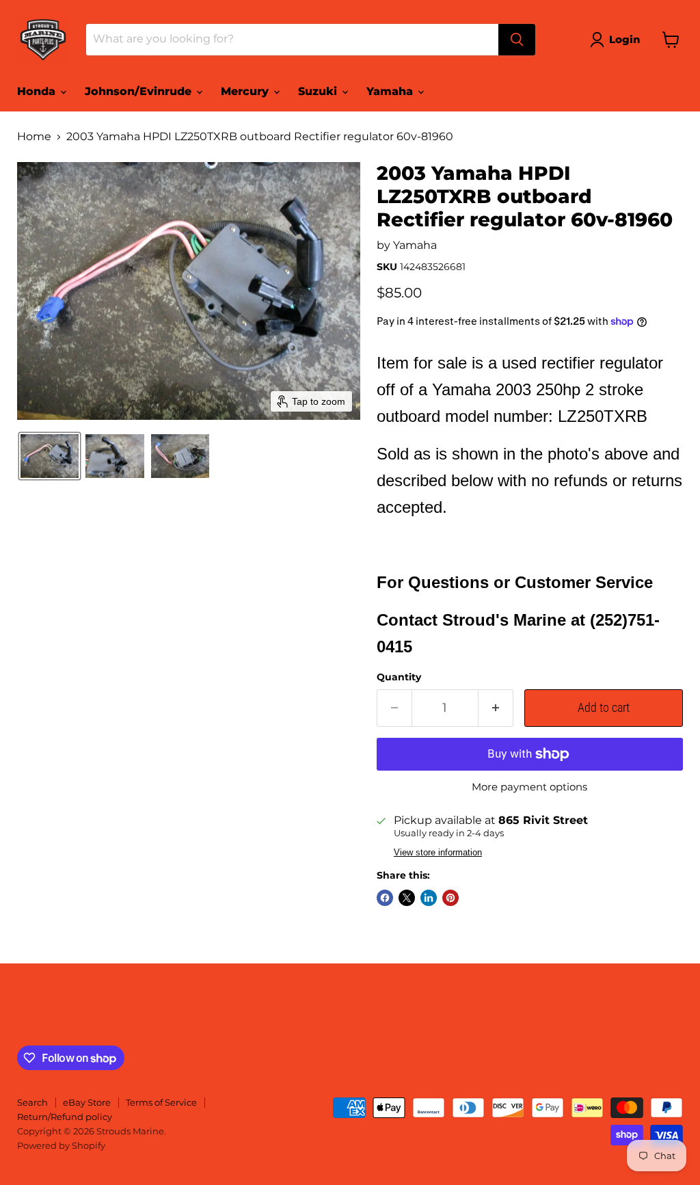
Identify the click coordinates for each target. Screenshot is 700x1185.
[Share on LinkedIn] (428, 898)
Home (34, 137)
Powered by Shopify (61, 1145)
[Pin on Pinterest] (450, 898)
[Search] (516, 39)
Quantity (399, 676)
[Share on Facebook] (385, 898)
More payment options (529, 787)
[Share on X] (407, 898)
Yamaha (391, 91)
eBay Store (87, 1102)
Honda (38, 91)
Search (32, 1102)
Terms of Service (161, 1102)
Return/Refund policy (64, 1116)
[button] (617, 39)
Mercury (246, 91)
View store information (438, 852)
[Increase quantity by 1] (496, 708)
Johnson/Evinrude (140, 91)
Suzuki (319, 91)
